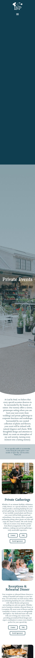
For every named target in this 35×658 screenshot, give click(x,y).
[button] (18, 14)
